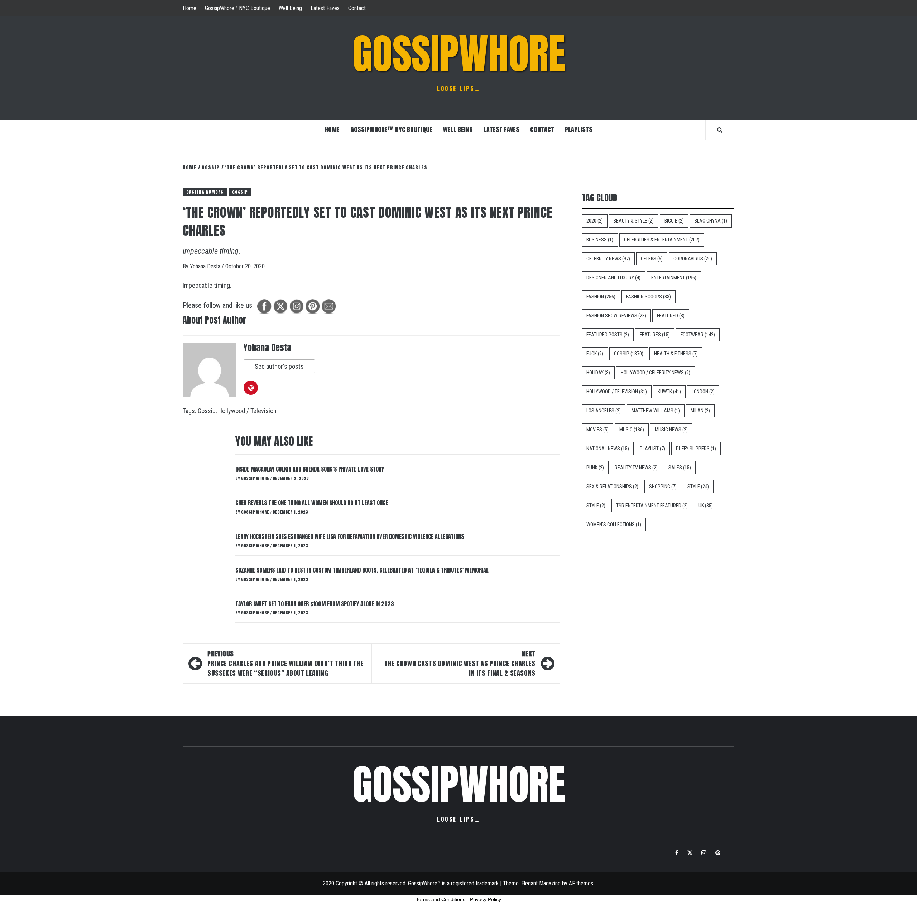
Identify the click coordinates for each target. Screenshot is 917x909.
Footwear (698, 335)
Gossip (240, 192)
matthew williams (656, 410)
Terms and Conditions (440, 899)
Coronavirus (692, 259)
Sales (679, 467)
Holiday (598, 372)
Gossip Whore (255, 478)
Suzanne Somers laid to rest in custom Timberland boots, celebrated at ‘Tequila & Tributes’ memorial (362, 570)
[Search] (719, 129)
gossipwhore (458, 54)
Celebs (652, 259)
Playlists (578, 129)
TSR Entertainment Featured (652, 505)
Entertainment (673, 278)
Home (189, 8)
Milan (700, 410)
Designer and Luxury (613, 278)
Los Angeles (603, 410)
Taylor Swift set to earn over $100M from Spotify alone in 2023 (314, 603)
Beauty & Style (634, 221)
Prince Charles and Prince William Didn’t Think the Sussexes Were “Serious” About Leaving (285, 663)
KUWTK (669, 391)
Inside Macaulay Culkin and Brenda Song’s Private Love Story (309, 469)
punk (595, 467)
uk (705, 505)
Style (698, 486)
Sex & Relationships (612, 486)
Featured (671, 316)
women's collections (613, 524)
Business (599, 240)
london (703, 391)
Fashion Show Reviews (616, 316)
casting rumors (205, 192)
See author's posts (279, 366)
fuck (594, 354)
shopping (663, 486)
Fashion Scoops (648, 297)
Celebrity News (608, 259)
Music (631, 429)
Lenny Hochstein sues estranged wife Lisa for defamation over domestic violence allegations (349, 536)
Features (655, 335)
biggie (674, 221)
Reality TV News (636, 467)
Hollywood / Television (247, 411)
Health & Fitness (676, 354)
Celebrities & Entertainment (662, 240)
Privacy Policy (485, 899)
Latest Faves (325, 8)
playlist (652, 448)
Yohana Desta (206, 266)
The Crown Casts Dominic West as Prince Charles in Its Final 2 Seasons (460, 663)
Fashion (600, 297)
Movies (597, 429)
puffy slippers (696, 448)
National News (607, 448)
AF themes (581, 883)
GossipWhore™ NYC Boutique (237, 8)
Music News (671, 429)
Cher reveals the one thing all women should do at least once (311, 502)
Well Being (290, 8)
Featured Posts (607, 335)
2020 (594, 221)
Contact (357, 8)
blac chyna (711, 221)
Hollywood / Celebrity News (655, 372)
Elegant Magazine (541, 883)
